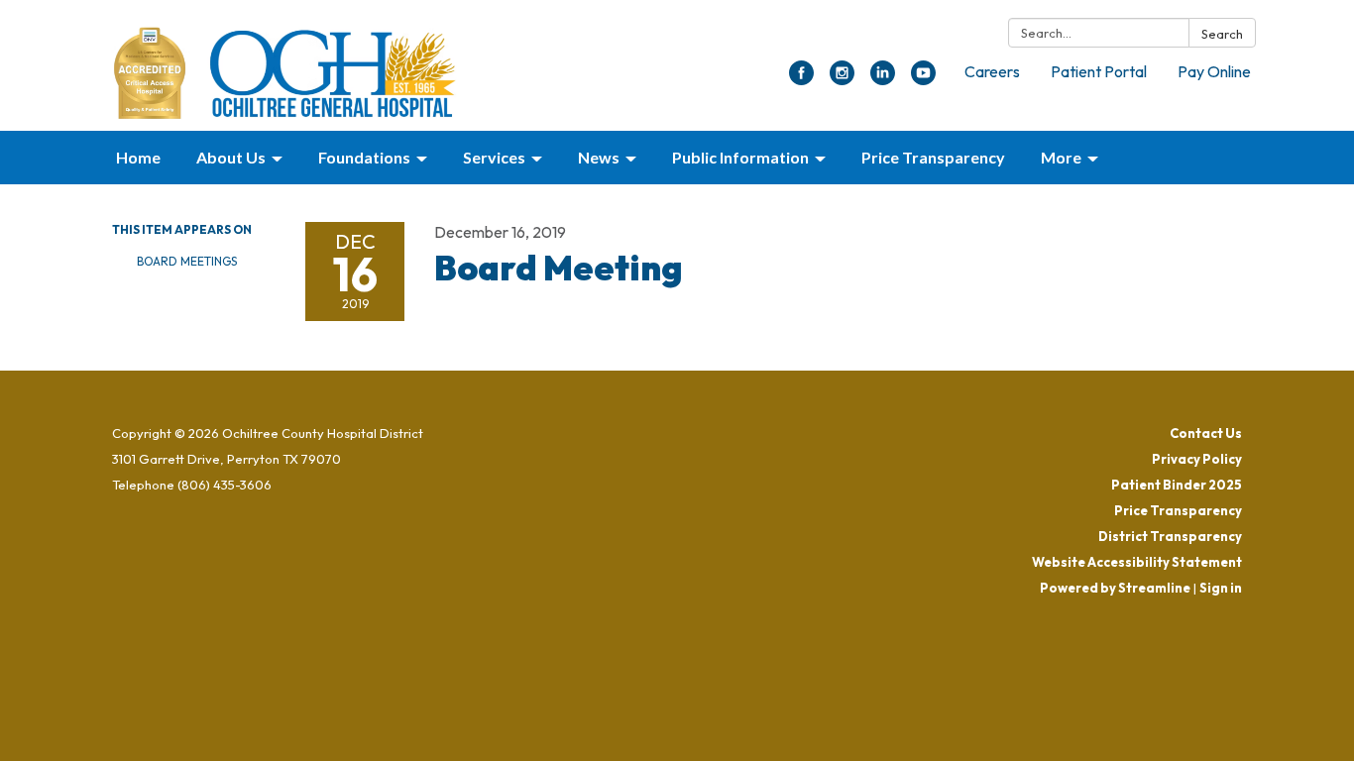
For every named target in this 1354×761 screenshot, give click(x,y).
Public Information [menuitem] (740, 157)
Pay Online (1214, 71)
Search (1222, 34)
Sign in (1220, 588)
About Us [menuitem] (231, 157)
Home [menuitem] (138, 157)
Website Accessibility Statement (1137, 562)
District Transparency (1170, 536)
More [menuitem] (1061, 157)
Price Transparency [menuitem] (933, 157)
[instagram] (842, 79)
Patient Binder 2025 (1176, 484)
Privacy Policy (1197, 459)
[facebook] (801, 79)
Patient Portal (1099, 71)
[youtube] (923, 79)
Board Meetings (187, 261)
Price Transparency (1178, 510)
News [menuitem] (599, 157)
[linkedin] (882, 79)
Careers (992, 71)
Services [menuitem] (494, 157)
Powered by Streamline (1115, 588)
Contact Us (1206, 433)
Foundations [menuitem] (364, 157)
